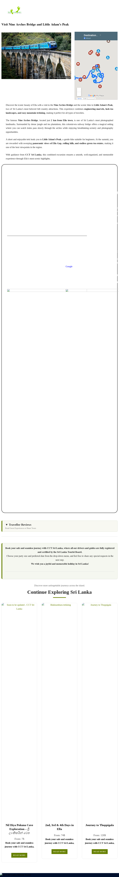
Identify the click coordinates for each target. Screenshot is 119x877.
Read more (19, 855)
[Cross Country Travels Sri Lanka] (14, 10)
